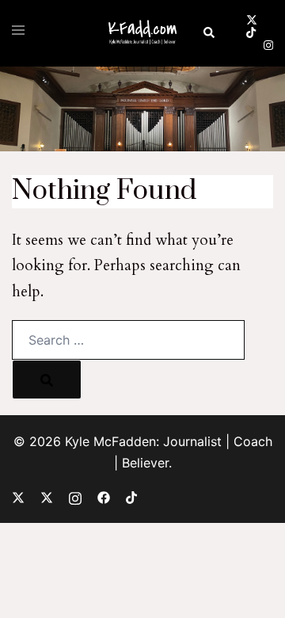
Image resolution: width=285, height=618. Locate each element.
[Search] (47, 379)
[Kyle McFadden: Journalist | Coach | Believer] (142, 32)
